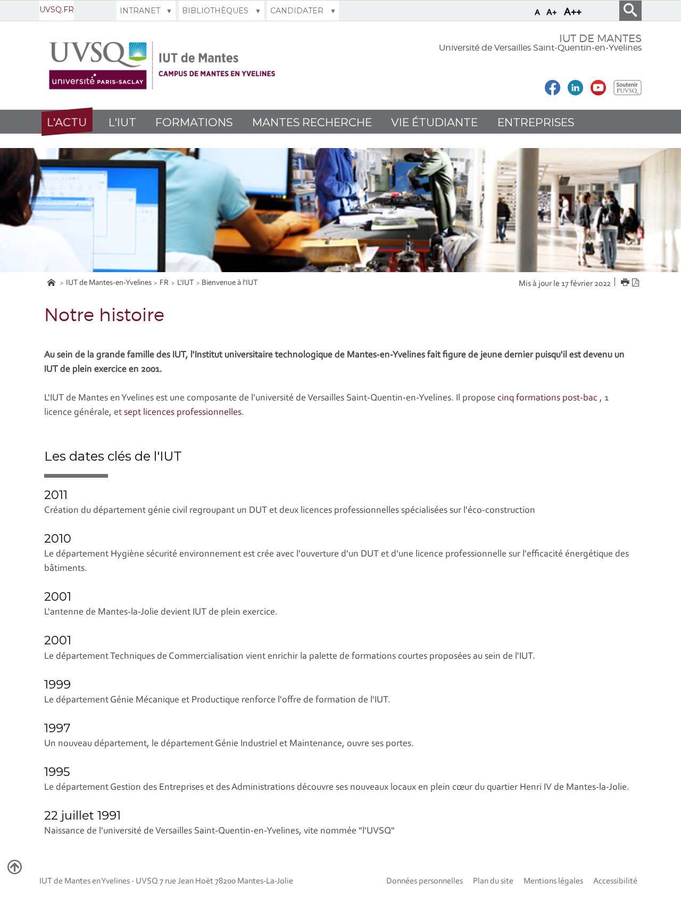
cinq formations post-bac (548, 398)
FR (164, 283)
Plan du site (493, 881)
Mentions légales (553, 881)
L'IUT (185, 283)
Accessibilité (615, 881)
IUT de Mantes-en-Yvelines (109, 283)
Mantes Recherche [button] (312, 122)
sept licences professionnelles (183, 413)
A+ (551, 12)
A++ (573, 12)
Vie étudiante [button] (434, 122)
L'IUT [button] (122, 122)
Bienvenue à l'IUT (230, 283)
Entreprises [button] (535, 122)
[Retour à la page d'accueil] (162, 66)
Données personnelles (424, 881)
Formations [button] (193, 122)
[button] (67, 122)
